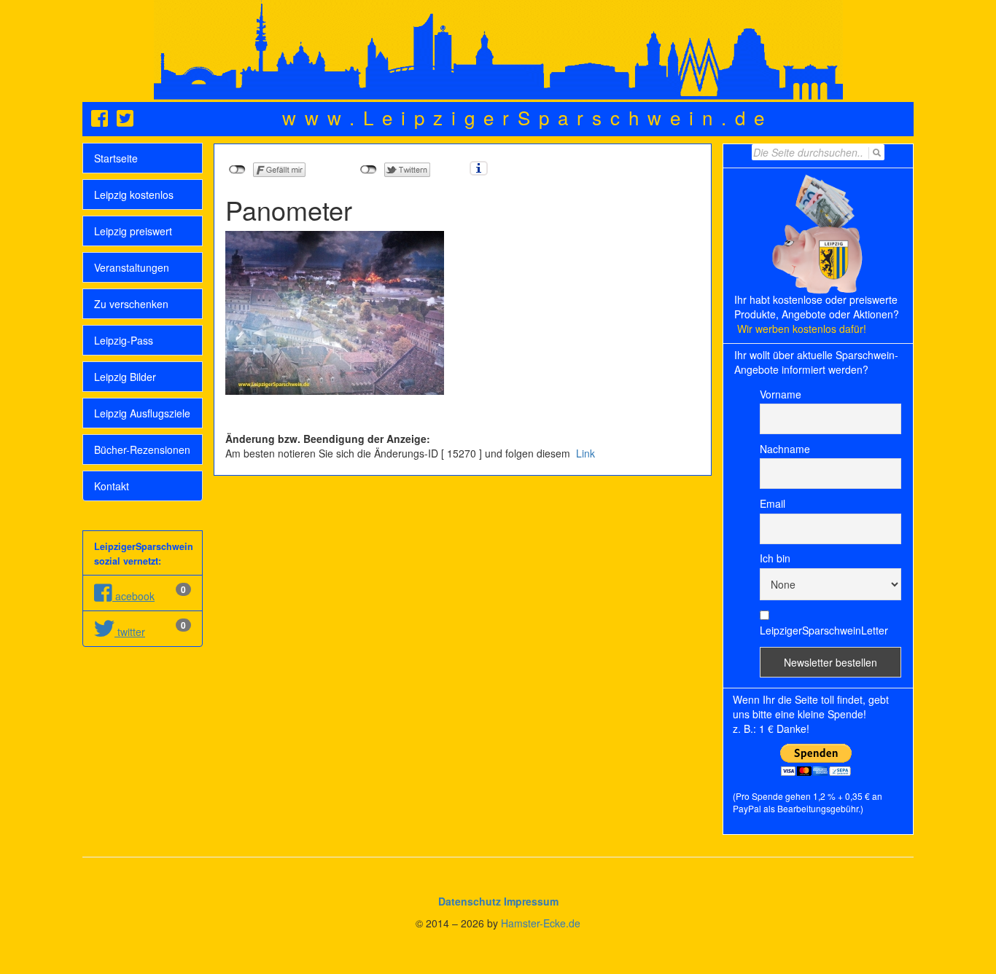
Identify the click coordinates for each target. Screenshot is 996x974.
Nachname (785, 448)
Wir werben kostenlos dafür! (801, 328)
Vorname (780, 394)
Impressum (531, 901)
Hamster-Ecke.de (540, 923)
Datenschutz (469, 901)
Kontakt (111, 486)
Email (772, 503)
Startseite (116, 158)
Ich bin (775, 558)
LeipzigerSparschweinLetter (824, 630)
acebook (133, 596)
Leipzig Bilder (125, 376)
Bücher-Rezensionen (142, 449)
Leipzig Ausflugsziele (142, 413)
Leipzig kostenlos (134, 194)
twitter (129, 631)
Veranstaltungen (131, 267)
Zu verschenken (131, 303)
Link (584, 453)
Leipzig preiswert (133, 231)
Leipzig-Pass (123, 340)
